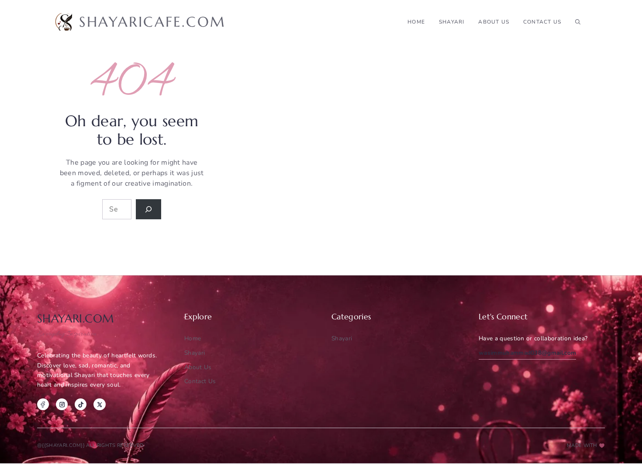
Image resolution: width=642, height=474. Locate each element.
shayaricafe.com (152, 22)
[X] (99, 404)
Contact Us (542, 21)
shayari (451, 21)
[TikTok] (80, 404)
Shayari (341, 338)
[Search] (148, 209)
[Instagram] (62, 404)
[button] (577, 21)
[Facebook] (43, 404)
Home (416, 21)
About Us (493, 21)
